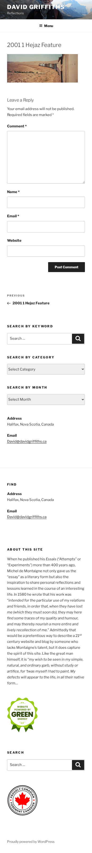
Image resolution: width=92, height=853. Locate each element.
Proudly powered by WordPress (30, 841)
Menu (48, 26)
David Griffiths (36, 7)
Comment (17, 126)
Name (13, 192)
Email (13, 216)
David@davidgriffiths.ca (26, 441)
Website (14, 240)
